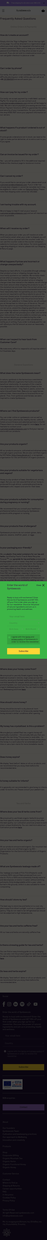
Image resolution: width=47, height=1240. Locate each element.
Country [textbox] (13, 622)
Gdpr (8, 639)
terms (27, 637)
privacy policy (17, 639)
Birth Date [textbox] (13, 629)
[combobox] (23, 623)
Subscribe (23, 651)
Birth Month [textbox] (31, 629)
